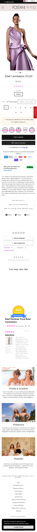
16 (21, 112)
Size (17, 102)
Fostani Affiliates (18, 505)
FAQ (18, 482)
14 (16, 112)
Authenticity (18, 497)
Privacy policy (18, 491)
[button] (26, 1)
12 (30, 107)
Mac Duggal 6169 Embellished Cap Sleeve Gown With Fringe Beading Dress (9, 350)
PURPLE (18, 94)
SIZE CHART (18, 494)
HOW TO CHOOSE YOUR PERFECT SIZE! (18, 208)
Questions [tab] (20, 247)
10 (25, 107)
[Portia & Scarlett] (18, 376)
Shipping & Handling (18, 502)
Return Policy (18, 200)
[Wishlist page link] (28, 7)
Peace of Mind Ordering (18, 499)
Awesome (9, 335)
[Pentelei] (18, 446)
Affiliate (18, 511)
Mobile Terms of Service (18, 508)
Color (18, 90)
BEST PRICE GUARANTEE (18, 204)
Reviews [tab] (7, 247)
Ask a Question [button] (19, 243)
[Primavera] (18, 412)
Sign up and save (18, 516)
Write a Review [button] (19, 238)
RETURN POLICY (18, 485)
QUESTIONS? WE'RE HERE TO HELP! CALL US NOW (18, 476)
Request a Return (18, 488)
